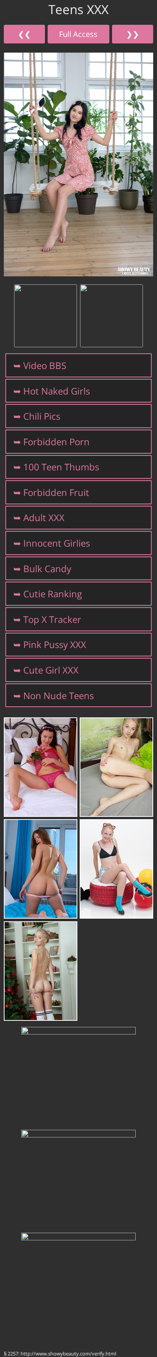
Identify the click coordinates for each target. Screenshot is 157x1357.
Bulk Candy (47, 568)
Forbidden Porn (56, 441)
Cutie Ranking (52, 593)
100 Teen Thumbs (61, 466)
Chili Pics (41, 416)
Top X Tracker (52, 619)
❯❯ (132, 34)
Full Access (78, 34)
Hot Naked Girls (56, 391)
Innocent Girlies (56, 543)
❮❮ (24, 34)
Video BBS (44, 365)
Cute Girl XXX (50, 670)
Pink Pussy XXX (54, 644)
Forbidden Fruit (56, 492)
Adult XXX (43, 517)
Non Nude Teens (58, 695)
